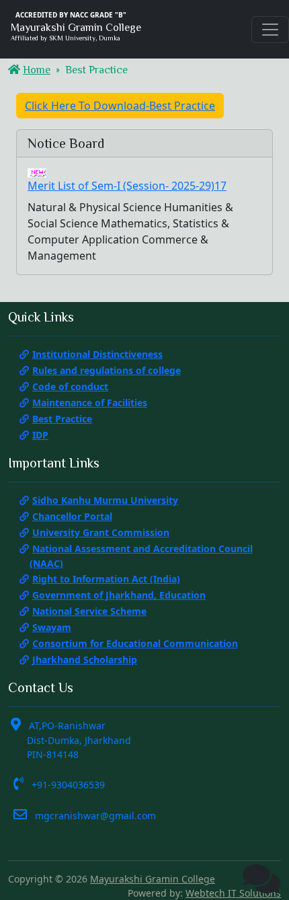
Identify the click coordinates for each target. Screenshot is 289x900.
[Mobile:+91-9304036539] (261, 878)
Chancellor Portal (72, 516)
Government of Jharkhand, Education (119, 595)
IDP (40, 434)
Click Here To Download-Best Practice (120, 105)
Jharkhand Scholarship (84, 659)
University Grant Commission (100, 532)
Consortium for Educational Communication (135, 643)
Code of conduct (70, 386)
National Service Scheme (89, 611)
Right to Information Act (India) (106, 578)
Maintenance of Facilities (89, 402)
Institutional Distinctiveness (97, 354)
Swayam (51, 627)
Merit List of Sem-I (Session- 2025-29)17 (127, 185)
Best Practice (62, 418)
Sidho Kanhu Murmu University (105, 500)
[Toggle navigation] (270, 29)
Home (36, 70)
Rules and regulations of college (106, 370)
